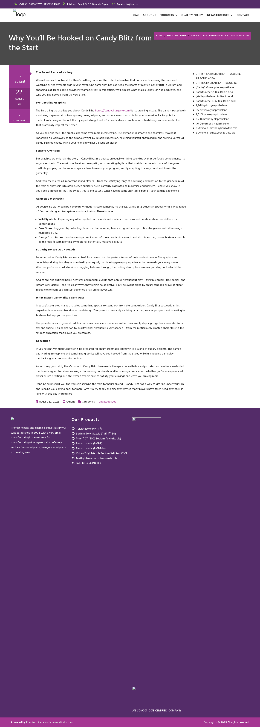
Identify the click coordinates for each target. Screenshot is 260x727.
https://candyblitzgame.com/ (113, 110)
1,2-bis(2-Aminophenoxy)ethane (215, 87)
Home (135, 15)
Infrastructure (217, 15)
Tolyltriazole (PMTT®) (89, 428)
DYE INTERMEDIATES (88, 463)
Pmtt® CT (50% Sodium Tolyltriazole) (98, 438)
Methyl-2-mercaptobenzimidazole (96, 458)
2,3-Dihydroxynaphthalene (211, 106)
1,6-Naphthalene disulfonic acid (214, 96)
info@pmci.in (131, 4)
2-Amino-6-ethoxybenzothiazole (215, 133)
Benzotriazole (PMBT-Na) (91, 448)
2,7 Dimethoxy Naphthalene (212, 119)
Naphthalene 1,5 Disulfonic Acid (214, 92)
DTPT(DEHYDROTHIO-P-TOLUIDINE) (217, 83)
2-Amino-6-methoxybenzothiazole (216, 128)
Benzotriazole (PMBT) (89, 443)
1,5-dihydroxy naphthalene (211, 110)
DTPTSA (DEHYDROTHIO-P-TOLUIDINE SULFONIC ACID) (218, 76)
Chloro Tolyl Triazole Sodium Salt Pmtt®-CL (102, 453)
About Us (149, 15)
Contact (243, 15)
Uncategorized (176, 36)
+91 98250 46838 (51, 4)
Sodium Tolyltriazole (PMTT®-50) (96, 433)
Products (167, 15)
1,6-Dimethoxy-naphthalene (212, 124)
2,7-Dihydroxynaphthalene (211, 115)
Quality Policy (192, 15)
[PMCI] (19, 14)
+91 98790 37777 (33, 4)
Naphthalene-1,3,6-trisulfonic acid (216, 101)
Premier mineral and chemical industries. (49, 722)
